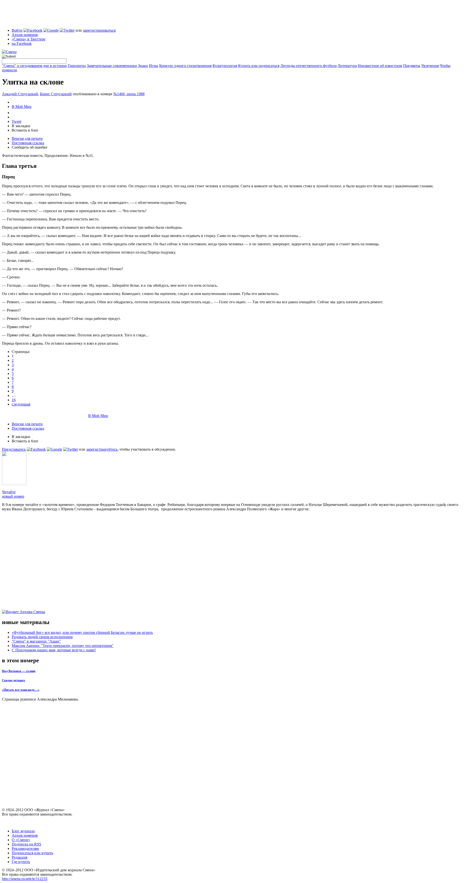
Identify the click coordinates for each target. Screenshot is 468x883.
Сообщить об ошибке (29, 147)
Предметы (411, 66)
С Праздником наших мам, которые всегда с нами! (54, 650)
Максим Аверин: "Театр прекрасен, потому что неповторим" (63, 646)
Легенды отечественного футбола (308, 66)
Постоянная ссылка (28, 143)
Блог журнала (23, 831)
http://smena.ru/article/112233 (24, 879)
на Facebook (22, 43)
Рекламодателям (25, 848)
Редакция (19, 857)
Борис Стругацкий (55, 94)
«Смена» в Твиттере (28, 39)
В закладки (21, 126)
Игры (153, 66)
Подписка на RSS (26, 844)
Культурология (225, 66)
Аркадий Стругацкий (20, 94)
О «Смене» (21, 840)
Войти (17, 30)
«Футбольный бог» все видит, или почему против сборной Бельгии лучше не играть (82, 632)
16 (14, 400)
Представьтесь (14, 449)
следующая (21, 404)
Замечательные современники (112, 66)
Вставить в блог (25, 130)
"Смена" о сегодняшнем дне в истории (34, 66)
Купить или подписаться (258, 66)
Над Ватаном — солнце (19, 671)
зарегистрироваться (99, 30)
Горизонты (77, 66)
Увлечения (430, 66)
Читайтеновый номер (13, 494)
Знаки (143, 66)
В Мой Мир (21, 106)
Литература (347, 66)
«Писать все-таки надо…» (20, 690)
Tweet (16, 121)
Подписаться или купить (32, 853)
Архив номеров (25, 35)
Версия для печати (27, 138)
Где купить (21, 862)
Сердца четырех (13, 680)
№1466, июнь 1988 (129, 94)
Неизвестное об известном (380, 66)
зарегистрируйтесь (101, 449)
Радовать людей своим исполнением (42, 637)
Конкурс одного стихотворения (185, 66)
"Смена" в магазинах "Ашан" (36, 641)
